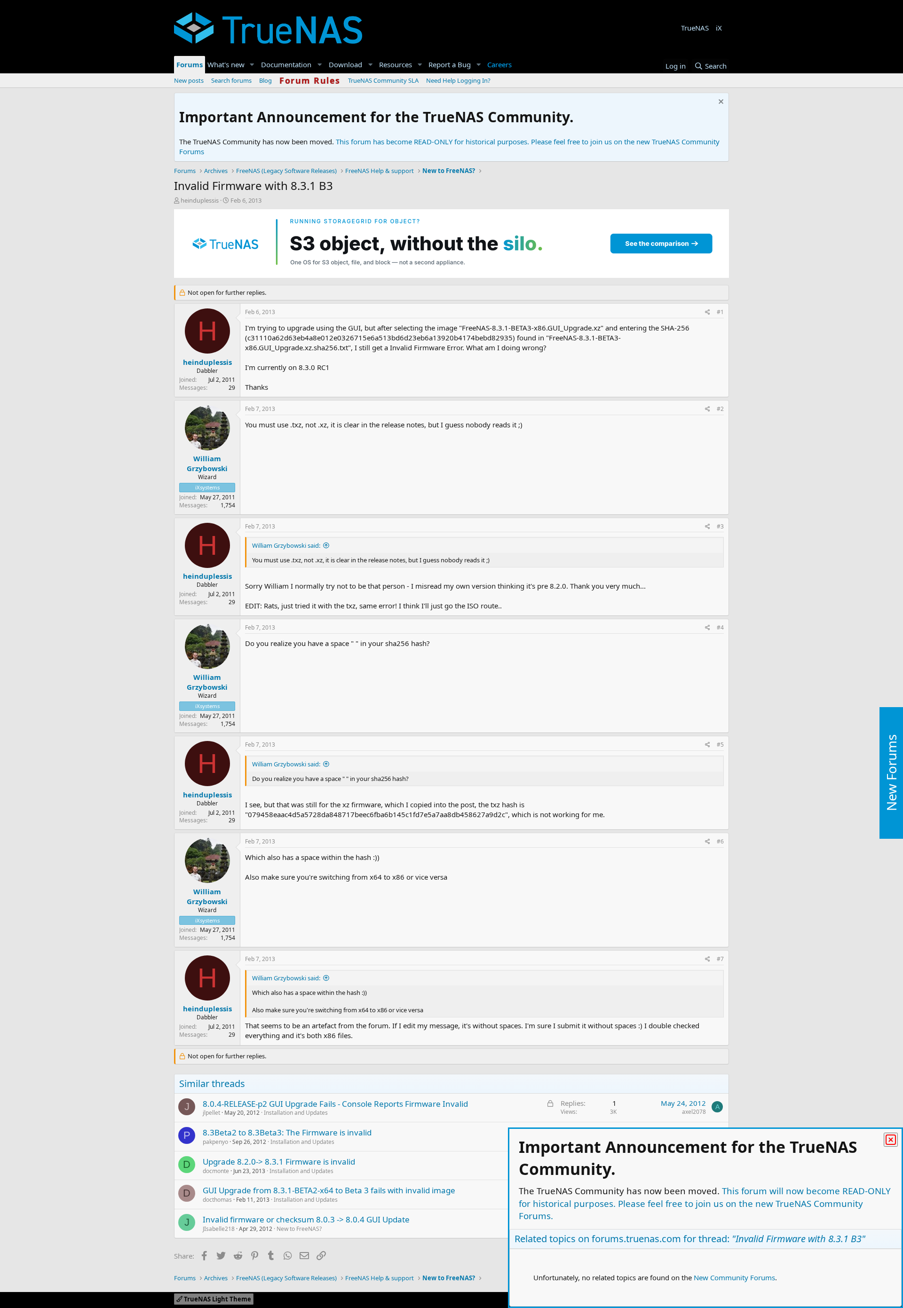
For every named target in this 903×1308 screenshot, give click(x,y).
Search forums (231, 80)
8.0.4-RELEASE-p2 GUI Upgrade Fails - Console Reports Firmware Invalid (335, 1103)
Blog (265, 80)
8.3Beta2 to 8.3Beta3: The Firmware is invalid (287, 1132)
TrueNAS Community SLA (383, 80)
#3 (720, 526)
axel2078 (694, 1112)
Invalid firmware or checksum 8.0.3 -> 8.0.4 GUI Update (306, 1219)
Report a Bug (449, 64)
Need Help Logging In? (458, 80)
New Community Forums (734, 1277)
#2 (720, 409)
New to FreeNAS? (299, 1229)
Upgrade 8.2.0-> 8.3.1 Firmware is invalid (279, 1161)
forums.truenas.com (636, 1238)
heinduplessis (200, 200)
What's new (226, 64)
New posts (189, 80)
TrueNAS (695, 27)
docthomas (217, 1200)
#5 (720, 745)
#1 (720, 312)
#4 (720, 627)
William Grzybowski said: (286, 545)
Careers (499, 64)
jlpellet (211, 1113)
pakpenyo (215, 1142)
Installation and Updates (296, 1113)
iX (719, 27)
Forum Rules (310, 80)
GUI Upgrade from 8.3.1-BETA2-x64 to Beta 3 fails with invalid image (329, 1190)
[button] (252, 64)
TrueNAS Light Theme (216, 1299)
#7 (720, 959)
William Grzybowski (207, 463)
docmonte (216, 1171)
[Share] (707, 312)
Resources (395, 64)
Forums (189, 64)
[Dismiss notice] (720, 103)
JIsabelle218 (219, 1229)
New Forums (891, 773)
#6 (720, 841)
